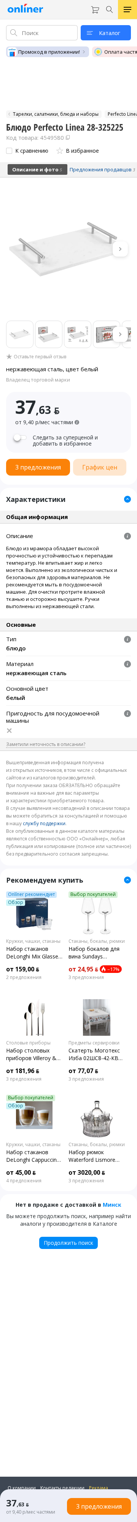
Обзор (15, 902)
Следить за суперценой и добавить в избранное (65, 440)
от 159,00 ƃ (22, 969)
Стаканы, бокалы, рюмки (96, 941)
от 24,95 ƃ (83, 969)
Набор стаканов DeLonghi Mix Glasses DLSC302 (33, 952)
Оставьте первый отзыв (40, 356)
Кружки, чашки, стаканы (33, 941)
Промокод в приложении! (49, 51)
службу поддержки (44, 823)
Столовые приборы (28, 1043)
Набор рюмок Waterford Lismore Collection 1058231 (92, 1156)
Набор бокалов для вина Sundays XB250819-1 (93, 952)
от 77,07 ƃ (83, 1071)
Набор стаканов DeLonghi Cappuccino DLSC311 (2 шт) (33, 1156)
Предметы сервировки (93, 1043)
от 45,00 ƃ (21, 1172)
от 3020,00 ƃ (86, 1172)
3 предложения (86, 977)
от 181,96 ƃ (22, 1071)
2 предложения (23, 977)
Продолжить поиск (68, 1242)
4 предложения (23, 1180)
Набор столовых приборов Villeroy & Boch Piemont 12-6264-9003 (31, 1054)
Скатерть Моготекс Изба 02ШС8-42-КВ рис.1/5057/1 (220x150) (94, 1054)
